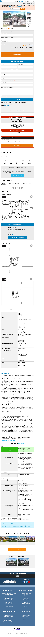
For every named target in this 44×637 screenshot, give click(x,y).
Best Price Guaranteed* (28, 45)
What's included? (4, 33)
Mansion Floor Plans (26, 603)
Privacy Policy (19, 6)
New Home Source (26, 614)
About (25, 585)
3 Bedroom (26, 597)
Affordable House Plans (26, 593)
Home (2, 154)
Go (33, 1)
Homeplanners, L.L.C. (8, 615)
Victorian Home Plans (8, 606)
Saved (25, 3)
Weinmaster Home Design (8, 621)
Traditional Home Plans (8, 604)
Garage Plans (26, 599)
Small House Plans (26, 604)
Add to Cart (17, 55)
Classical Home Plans (8, 595)
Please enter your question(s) (7, 87)
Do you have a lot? (5, 73)
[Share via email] (13, 188)
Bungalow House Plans (8, 594)
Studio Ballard (8, 619)
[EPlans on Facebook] (24, 582)
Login (31, 3)
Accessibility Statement (24, 633)
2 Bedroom (26, 595)
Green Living (8, 614)
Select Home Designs (8, 616)
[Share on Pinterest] (22, 188)
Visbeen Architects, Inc (8, 620)
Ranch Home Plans (8, 603)
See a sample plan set (5, 373)
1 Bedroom (26, 594)
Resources (14, 585)
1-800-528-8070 (21, 1)
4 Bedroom (26, 598)
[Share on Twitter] (20, 188)
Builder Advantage (26, 615)
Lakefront (26, 602)
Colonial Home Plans (9, 597)
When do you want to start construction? (9, 69)
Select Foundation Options (7, 37)
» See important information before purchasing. (10, 440)
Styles (9, 585)
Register (28, 3)
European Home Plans (10, 154)
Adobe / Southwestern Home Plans (9, 593)
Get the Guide (17, 145)
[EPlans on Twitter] (27, 582)
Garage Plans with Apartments (26, 601)
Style (5, 154)
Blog (18, 585)
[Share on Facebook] (17, 188)
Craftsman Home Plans (8, 599)
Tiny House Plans (25, 606)
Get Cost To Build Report (17, 130)
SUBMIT (22, 8)
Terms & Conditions (11, 6)
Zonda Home (26, 619)
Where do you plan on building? (8, 80)
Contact (28, 585)
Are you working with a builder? (7, 76)
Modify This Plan (17, 175)
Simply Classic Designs (8, 617)
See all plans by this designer (17, 549)
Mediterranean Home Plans (8, 601)
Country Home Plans (9, 598)
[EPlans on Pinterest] (29, 582)
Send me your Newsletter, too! (9, 95)
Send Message (17, 99)
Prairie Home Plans (9, 602)
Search (5, 585)
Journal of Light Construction (26, 617)
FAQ (21, 585)
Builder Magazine (26, 616)
